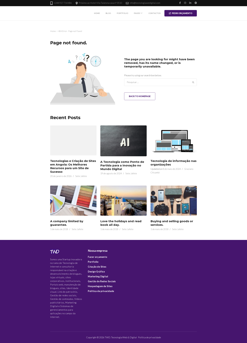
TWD (107, 337)
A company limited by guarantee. (66, 223)
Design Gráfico (96, 271)
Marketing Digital (98, 276)
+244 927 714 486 (63, 2)
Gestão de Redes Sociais (102, 281)
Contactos (154, 13)
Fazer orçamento (97, 256)
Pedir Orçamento (182, 13)
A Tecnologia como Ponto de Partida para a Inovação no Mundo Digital (122, 165)
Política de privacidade (101, 291)
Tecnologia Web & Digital (124, 337)
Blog (108, 13)
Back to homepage (140, 96)
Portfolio (122, 13)
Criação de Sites (97, 266)
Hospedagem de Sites (100, 286)
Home (97, 13)
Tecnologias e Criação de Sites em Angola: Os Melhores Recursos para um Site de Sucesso (73, 166)
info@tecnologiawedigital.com (145, 2)
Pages (137, 13)
